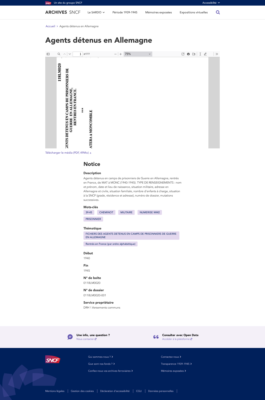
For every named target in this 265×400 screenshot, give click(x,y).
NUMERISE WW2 (150, 212)
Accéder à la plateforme (176, 339)
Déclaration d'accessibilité (115, 391)
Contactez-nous (170, 356)
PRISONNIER (93, 219)
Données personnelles (160, 391)
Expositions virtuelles (194, 12)
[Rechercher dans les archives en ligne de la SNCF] (218, 12)
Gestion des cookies (82, 391)
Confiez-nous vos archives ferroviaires (109, 370)
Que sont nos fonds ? (100, 363)
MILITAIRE (126, 212)
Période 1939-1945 (124, 12)
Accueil (50, 26)
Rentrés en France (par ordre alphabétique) (110, 243)
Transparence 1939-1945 (175, 363)
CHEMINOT (106, 212)
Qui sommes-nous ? (99, 356)
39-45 (89, 212)
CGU (139, 391)
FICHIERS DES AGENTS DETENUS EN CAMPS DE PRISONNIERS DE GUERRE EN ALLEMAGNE (131, 235)
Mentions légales (54, 391)
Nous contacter (85, 339)
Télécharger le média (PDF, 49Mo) (67, 153)
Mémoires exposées (158, 12)
